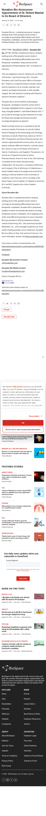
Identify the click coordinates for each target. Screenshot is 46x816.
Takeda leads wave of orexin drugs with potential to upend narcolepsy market (16, 537)
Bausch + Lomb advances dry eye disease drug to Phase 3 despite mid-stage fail (17, 452)
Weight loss (7, 594)
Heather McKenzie (7, 527)
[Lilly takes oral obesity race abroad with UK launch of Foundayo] (39, 596)
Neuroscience (7, 533)
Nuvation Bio (9, 317)
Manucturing (7, 472)
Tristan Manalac (7, 456)
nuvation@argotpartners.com (13, 271)
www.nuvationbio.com (34, 236)
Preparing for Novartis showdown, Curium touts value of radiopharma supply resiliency (17, 477)
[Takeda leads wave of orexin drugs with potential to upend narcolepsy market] (39, 538)
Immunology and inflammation (14, 449)
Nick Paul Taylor (7, 481)
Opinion (5, 503)
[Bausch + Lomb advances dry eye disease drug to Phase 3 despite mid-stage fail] (39, 453)
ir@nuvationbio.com (10, 263)
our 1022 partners (16, 387)
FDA (3, 488)
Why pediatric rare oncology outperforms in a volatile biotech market (16, 507)
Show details (34, 416)
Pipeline (5, 624)
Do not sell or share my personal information (23, 429)
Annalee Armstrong (7, 441)
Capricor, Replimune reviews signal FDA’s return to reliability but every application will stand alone (16, 492)
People (6, 310)
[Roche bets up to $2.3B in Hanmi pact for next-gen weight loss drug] (39, 611)
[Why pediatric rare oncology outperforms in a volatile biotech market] (39, 507)
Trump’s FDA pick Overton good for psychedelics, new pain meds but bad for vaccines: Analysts (16, 522)
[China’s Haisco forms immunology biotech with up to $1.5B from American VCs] (39, 438)
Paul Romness (6, 510)
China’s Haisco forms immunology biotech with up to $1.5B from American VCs (17, 438)
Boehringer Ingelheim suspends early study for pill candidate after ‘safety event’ (17, 629)
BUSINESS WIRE (20, 50)
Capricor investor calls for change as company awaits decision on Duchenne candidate (16, 646)
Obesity (5, 609)
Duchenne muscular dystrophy (15, 641)
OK (23, 423)
